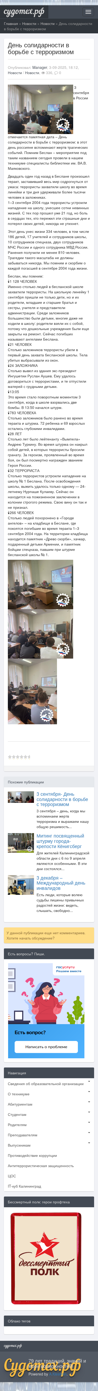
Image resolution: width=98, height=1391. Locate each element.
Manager (39, 67)
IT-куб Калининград (24, 1186)
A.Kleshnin (58, 1374)
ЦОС (12, 1175)
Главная (11, 23)
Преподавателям (22, 1134)
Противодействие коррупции (32, 1155)
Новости (29, 23)
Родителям (17, 1124)
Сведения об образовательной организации (46, 1083)
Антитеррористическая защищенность (41, 1165)
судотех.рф (24, 12)
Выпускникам (19, 1145)
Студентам (17, 1114)
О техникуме (19, 1093)
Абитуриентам (20, 1104)
